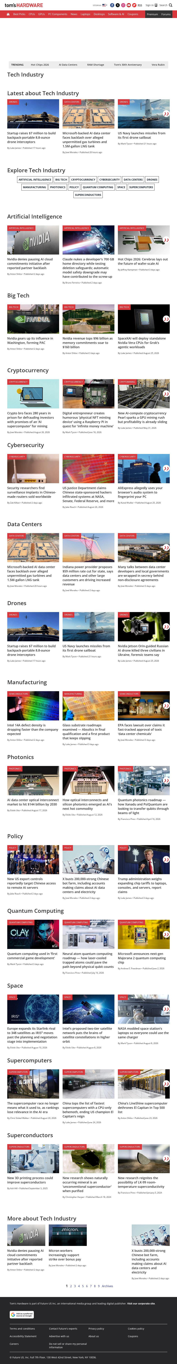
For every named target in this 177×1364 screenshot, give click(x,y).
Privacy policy (96, 1328)
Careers (14, 1343)
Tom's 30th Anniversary (128, 64)
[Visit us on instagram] (123, 5)
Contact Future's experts (63, 1328)
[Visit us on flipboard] (134, 5)
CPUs (32, 14)
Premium (152, 14)
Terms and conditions (22, 1328)
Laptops (85, 14)
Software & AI (116, 14)
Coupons (133, 14)
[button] (166, 5)
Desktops (99, 14)
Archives (107, 1286)
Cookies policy (136, 1328)
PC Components (57, 14)
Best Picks (19, 14)
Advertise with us (59, 1336)
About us (93, 1336)
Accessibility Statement (23, 1336)
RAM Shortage (95, 64)
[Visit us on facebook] (112, 5)
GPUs (41, 14)
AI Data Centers (68, 64)
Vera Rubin (158, 64)
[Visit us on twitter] (118, 5)
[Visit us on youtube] (129, 5)
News (74, 14)
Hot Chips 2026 (40, 64)
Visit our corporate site (141, 1303)
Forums (166, 14)
